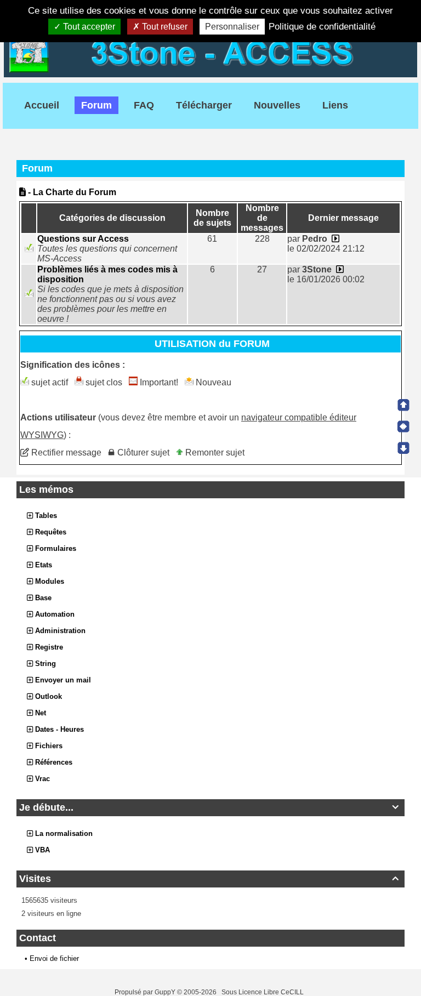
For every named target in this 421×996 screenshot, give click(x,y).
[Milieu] (403, 426)
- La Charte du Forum (71, 192)
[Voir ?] (334, 238)
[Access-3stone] (210, 51)
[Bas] (403, 447)
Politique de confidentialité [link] (322, 26)
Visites (209, 878)
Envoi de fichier (54, 958)
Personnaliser (232, 26)
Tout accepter (88, 26)
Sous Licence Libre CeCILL (263, 992)
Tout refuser (163, 26)
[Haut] (403, 405)
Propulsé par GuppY (146, 992)
